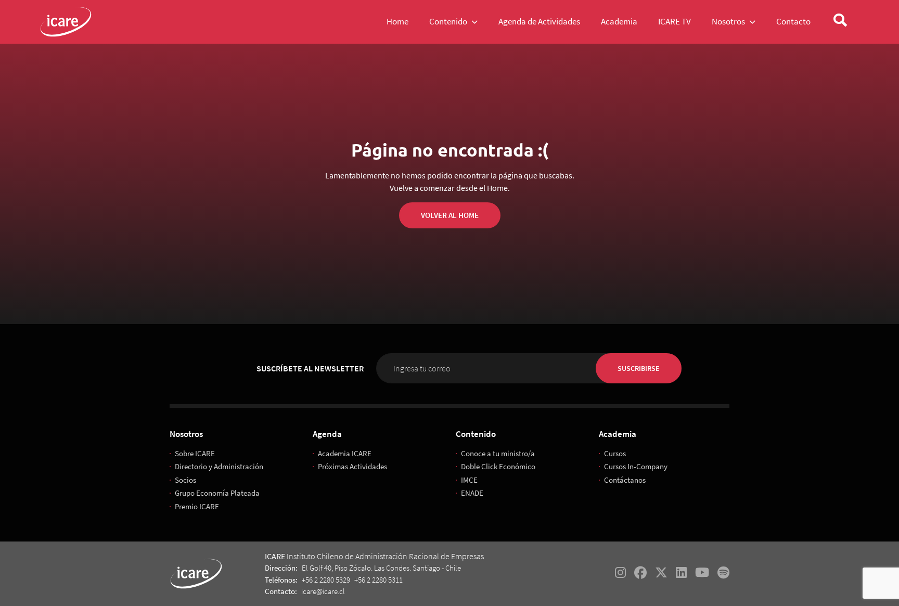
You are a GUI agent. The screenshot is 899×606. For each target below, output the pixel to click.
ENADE (472, 493)
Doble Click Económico (498, 466)
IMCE (469, 480)
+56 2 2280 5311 (378, 580)
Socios (185, 480)
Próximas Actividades (352, 466)
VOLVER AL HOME (450, 215)
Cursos (615, 453)
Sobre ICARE (195, 453)
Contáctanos (625, 480)
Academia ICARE (344, 453)
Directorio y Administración (219, 466)
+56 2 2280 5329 (326, 580)
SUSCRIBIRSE (639, 368)
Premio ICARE (197, 506)
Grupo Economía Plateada (217, 493)
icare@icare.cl (323, 591)
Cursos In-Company (635, 466)
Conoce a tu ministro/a (498, 453)
